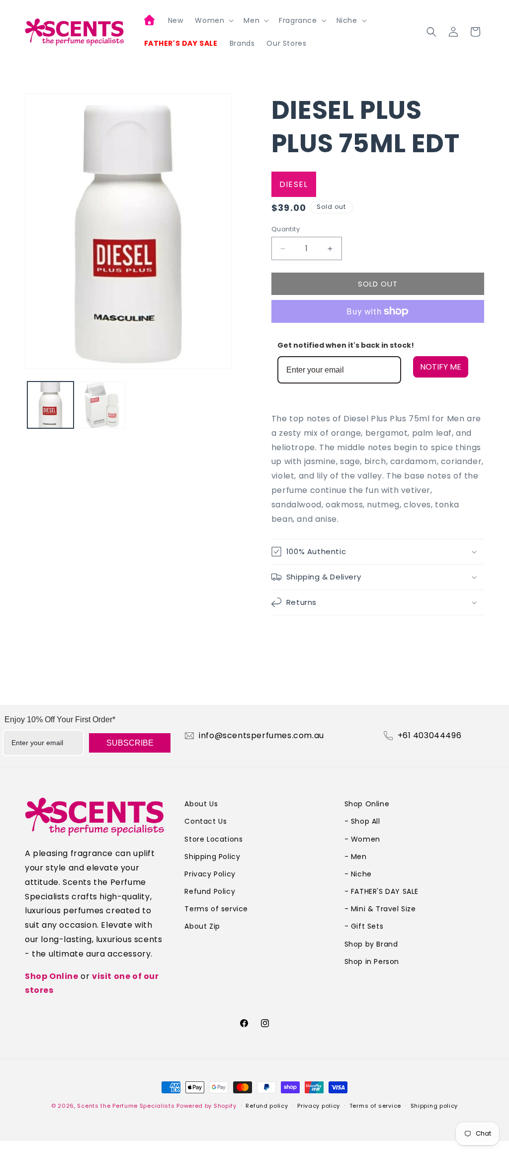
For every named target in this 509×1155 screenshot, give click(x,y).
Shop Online (52, 976)
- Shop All (362, 821)
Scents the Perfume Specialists (125, 1106)
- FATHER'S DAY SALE (381, 891)
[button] (213, 20)
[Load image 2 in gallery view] (102, 405)
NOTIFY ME (440, 367)
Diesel (293, 184)
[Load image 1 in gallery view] (50, 405)
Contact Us (205, 821)
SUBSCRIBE (130, 743)
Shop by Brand (371, 944)
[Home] (150, 21)
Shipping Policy (212, 857)
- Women (362, 839)
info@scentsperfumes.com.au (261, 735)
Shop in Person (371, 961)
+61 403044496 (430, 735)
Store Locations (213, 839)
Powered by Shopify (206, 1106)
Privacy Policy (209, 874)
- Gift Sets (364, 926)
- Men (355, 857)
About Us (201, 804)
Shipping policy (434, 1106)
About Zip (202, 926)
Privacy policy (318, 1106)
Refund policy (267, 1106)
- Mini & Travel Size (380, 909)
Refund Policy (209, 891)
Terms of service (216, 909)
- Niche (358, 874)
